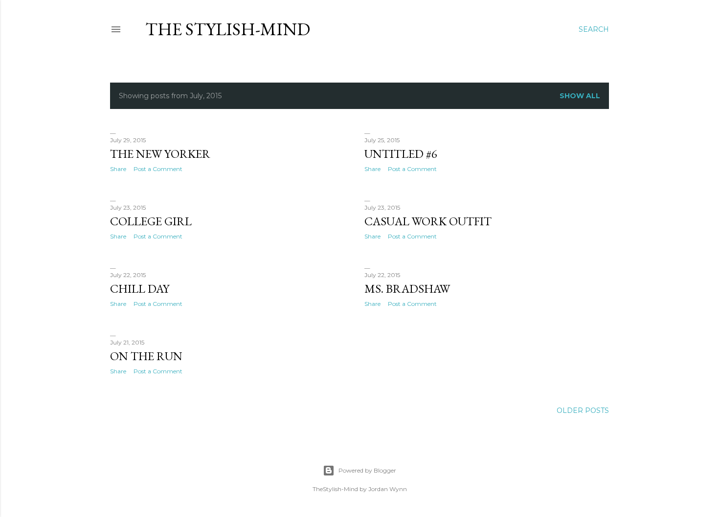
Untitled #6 (400, 153)
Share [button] (118, 168)
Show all (580, 95)
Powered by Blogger (367, 470)
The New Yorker (160, 153)
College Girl (151, 221)
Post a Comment (158, 168)
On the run (146, 356)
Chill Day (139, 288)
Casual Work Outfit (428, 221)
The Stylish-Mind (227, 29)
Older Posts (583, 410)
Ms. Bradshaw (407, 288)
